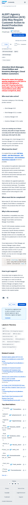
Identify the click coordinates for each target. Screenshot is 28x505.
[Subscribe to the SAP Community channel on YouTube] (15, 483)
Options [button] (12, 38)
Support (21, 497)
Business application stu (8, 344)
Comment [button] (22, 304)
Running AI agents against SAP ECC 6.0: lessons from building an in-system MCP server (13, 359)
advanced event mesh (7, 336)
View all (4, 475)
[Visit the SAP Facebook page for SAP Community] (9, 483)
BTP (3, 341)
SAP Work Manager (7, 54)
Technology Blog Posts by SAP (9, 6)
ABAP (4, 328)
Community (11, 2)
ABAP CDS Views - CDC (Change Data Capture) (12, 331)
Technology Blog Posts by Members (13, 363)
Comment (7, 318)
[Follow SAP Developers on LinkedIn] (18, 483)
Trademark (7, 497)
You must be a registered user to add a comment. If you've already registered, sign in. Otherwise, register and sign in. (13, 312)
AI (15, 336)
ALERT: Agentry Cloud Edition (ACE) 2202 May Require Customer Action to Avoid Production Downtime (13, 21)
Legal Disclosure (21, 492)
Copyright (7, 492)
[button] (7, 47)
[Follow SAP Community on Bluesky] (12, 483)
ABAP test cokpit (16, 333)
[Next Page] (15, 349)
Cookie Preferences (7, 501)
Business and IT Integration (13, 341)
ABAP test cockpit (6, 333)
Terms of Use (21, 488)
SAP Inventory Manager (7, 51)
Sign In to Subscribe (18, 35)
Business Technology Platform (9, 347)
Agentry (16, 51)
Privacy (7, 488)
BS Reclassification (20, 339)
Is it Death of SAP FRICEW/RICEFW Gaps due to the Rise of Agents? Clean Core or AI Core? (13, 387)
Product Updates (6, 60)
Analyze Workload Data (8, 339)
